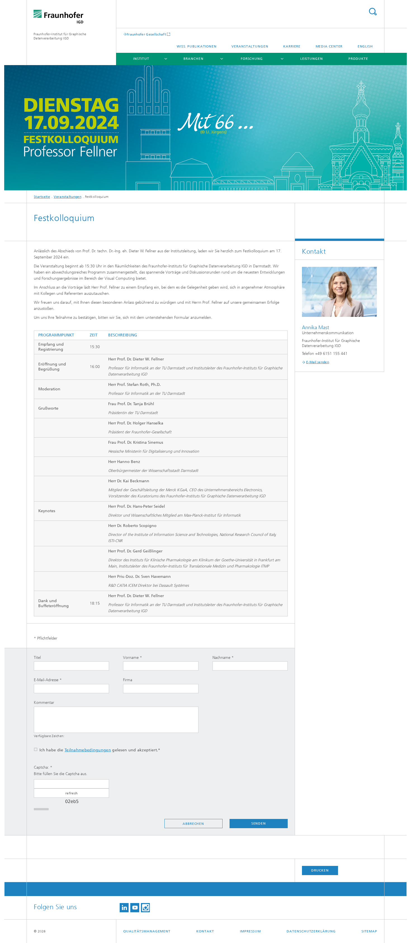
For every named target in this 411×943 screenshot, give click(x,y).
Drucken (320, 870)
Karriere (292, 46)
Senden (258, 823)
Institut (141, 59)
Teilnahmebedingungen (88, 750)
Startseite (42, 197)
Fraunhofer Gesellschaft (146, 34)
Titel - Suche (372, 11)
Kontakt (205, 931)
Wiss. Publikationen (197, 46)
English (365, 46)
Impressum (250, 931)
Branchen (193, 59)
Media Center (329, 46)
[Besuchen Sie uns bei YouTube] (134, 907)
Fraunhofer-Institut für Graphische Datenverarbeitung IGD (60, 36)
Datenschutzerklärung (311, 931)
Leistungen (311, 59)
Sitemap (369, 931)
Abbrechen (193, 824)
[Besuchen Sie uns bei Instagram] (145, 907)
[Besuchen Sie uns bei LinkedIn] (124, 907)
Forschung (252, 59)
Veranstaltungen (250, 46)
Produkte (358, 59)
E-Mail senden (317, 362)
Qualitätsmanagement (147, 931)
